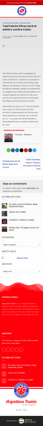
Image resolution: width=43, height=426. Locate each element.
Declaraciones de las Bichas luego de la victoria (11, 164)
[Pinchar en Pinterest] (26, 150)
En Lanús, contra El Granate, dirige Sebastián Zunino (23, 205)
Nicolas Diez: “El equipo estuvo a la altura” (24, 229)
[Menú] (3, 11)
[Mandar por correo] (22, 150)
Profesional (25, 23)
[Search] (40, 11)
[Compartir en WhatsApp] (9, 150)
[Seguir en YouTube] (21, 350)
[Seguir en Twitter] (13, 350)
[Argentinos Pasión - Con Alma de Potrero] (22, 11)
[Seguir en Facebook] (4, 350)
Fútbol (16, 23)
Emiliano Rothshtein (14, 130)
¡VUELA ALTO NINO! (17, 212)
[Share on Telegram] (34, 150)
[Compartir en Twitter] (17, 150)
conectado (30, 188)
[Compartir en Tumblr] (30, 150)
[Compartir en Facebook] (13, 150)
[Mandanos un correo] (17, 350)
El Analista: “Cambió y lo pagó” (21, 220)
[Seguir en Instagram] (8, 350)
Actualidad (8, 23)
